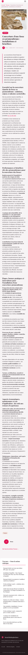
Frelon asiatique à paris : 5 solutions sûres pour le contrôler (13, 584)
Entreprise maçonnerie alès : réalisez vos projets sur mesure (13, 595)
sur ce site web (12, 115)
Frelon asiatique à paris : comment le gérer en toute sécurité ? (12, 611)
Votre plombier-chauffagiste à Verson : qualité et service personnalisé (12, 606)
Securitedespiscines (11, 637)
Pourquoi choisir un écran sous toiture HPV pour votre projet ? (12, 568)
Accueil (3, 5)
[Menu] (25, 1)
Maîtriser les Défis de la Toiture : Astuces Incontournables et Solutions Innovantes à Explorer (13, 601)
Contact (18, 646)
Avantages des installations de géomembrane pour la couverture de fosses (12, 617)
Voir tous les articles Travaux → (10, 549)
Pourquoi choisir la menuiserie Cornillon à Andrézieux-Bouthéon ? (14, 580)
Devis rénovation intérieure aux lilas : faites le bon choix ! (12, 622)
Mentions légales (11, 646)
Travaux (7, 5)
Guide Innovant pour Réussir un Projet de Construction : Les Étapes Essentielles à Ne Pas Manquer (14, 590)
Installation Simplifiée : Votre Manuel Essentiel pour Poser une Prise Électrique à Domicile (13, 574)
